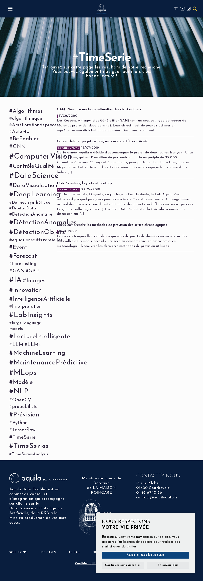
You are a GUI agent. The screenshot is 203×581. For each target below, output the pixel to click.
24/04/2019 (125, 199)
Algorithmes (28, 111)
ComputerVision (43, 157)
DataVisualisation (35, 185)
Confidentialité (86, 563)
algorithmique (27, 118)
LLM (17, 344)
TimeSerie (23, 437)
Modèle (23, 382)
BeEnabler (26, 139)
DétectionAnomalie (32, 214)
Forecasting (24, 264)
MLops (25, 373)
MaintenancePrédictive (50, 362)
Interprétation (27, 306)
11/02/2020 (121, 120)
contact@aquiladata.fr (157, 497)
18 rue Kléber (148, 483)
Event (20, 247)
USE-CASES (48, 552)
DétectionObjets (39, 232)
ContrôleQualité (33, 166)
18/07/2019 (125, 157)
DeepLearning (37, 194)
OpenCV (22, 400)
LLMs (33, 344)
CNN (19, 146)
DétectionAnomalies (45, 222)
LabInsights (33, 315)
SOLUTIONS (18, 552)
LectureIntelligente (41, 336)
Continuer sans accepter (123, 565)
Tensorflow (24, 430)
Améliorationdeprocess (36, 125)
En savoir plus (168, 565)
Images (36, 281)
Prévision (26, 415)
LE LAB (74, 552)
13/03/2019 (122, 235)
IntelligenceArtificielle (41, 299)
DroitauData (24, 208)
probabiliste (25, 407)
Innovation (27, 290)
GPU (34, 271)
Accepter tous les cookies (145, 555)
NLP (20, 391)
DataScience (36, 176)
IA (18, 280)
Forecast (25, 256)
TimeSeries (31, 446)
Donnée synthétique (31, 203)
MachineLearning (39, 353)
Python (20, 423)
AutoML (20, 131)
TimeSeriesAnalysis (30, 454)
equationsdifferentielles (37, 240)
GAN (18, 271)
